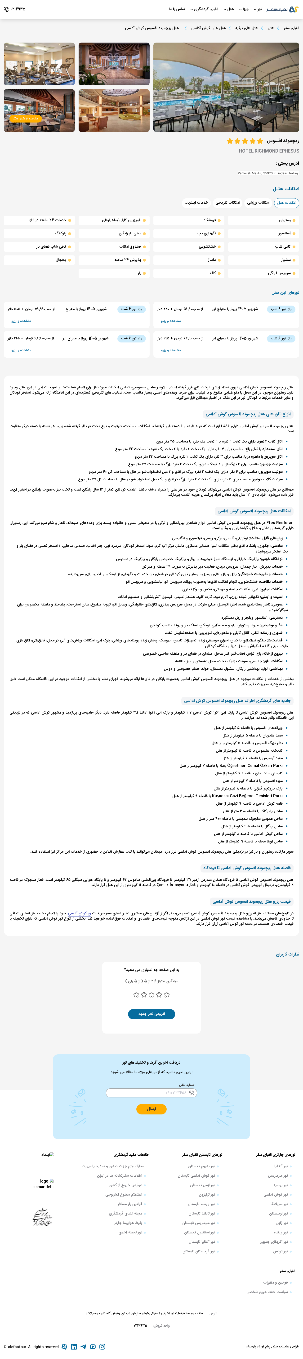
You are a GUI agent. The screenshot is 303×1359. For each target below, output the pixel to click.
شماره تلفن (186, 1085)
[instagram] (102, 1347)
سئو (275, 1347)
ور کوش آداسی (79, 913)
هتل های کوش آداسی (208, 28)
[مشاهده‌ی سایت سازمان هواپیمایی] (42, 1216)
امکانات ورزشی (258, 203)
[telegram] (83, 1347)
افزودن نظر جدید (151, 1014)
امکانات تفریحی (228, 203)
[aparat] (64, 1347)
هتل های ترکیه (246, 28)
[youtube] (93, 1347)
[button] (151, 1109)
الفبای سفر (291, 28)
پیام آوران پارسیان (258, 1347)
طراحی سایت (290, 1347)
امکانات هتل (286, 203)
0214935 (140, 1326)
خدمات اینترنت (196, 203)
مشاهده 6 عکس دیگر (25, 118)
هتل (271, 28)
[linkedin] (74, 1347)
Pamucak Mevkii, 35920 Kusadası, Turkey (268, 173)
